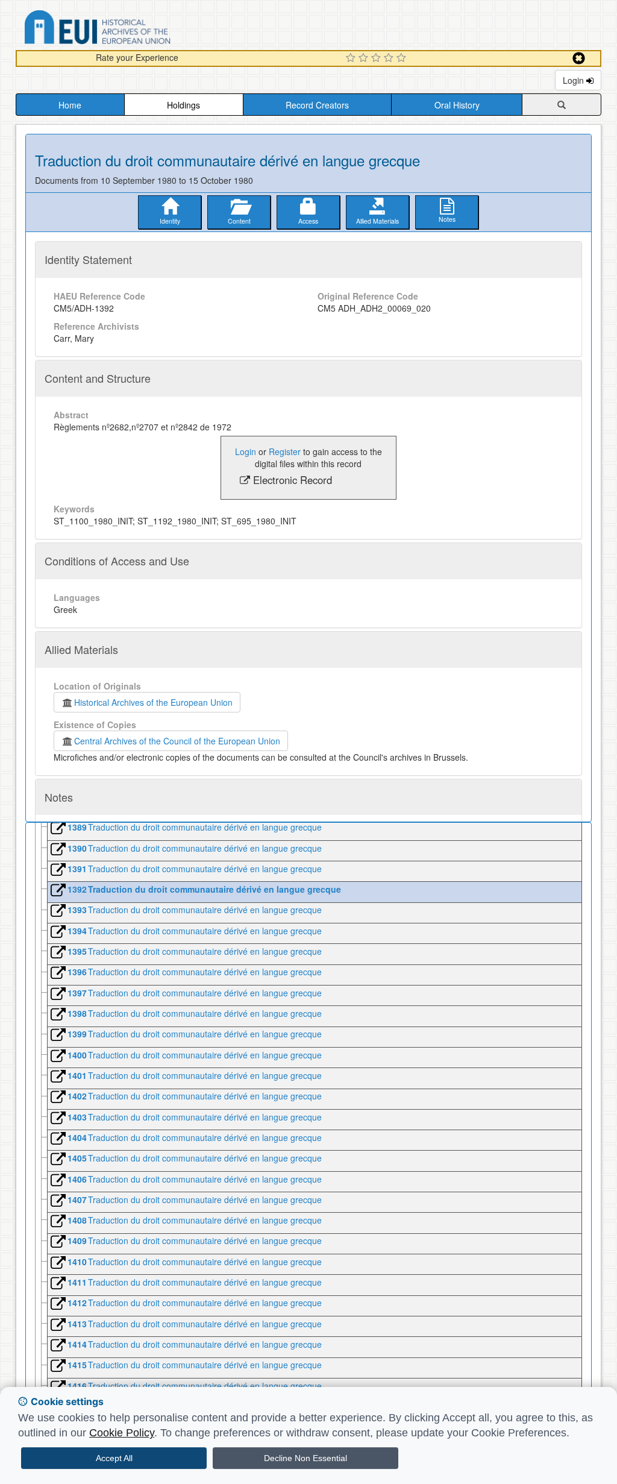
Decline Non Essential (305, 1458)
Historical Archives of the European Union (153, 702)
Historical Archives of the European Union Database (131, 29)
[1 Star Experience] (352, 58)
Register (285, 451)
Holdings (183, 105)
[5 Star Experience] (402, 58)
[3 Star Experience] (377, 58)
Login (574, 80)
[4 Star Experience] (390, 58)
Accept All (114, 1458)
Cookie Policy (121, 1433)
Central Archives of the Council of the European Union (177, 741)
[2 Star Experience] (365, 58)
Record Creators (317, 105)
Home (69, 105)
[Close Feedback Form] (578, 58)
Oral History (457, 105)
